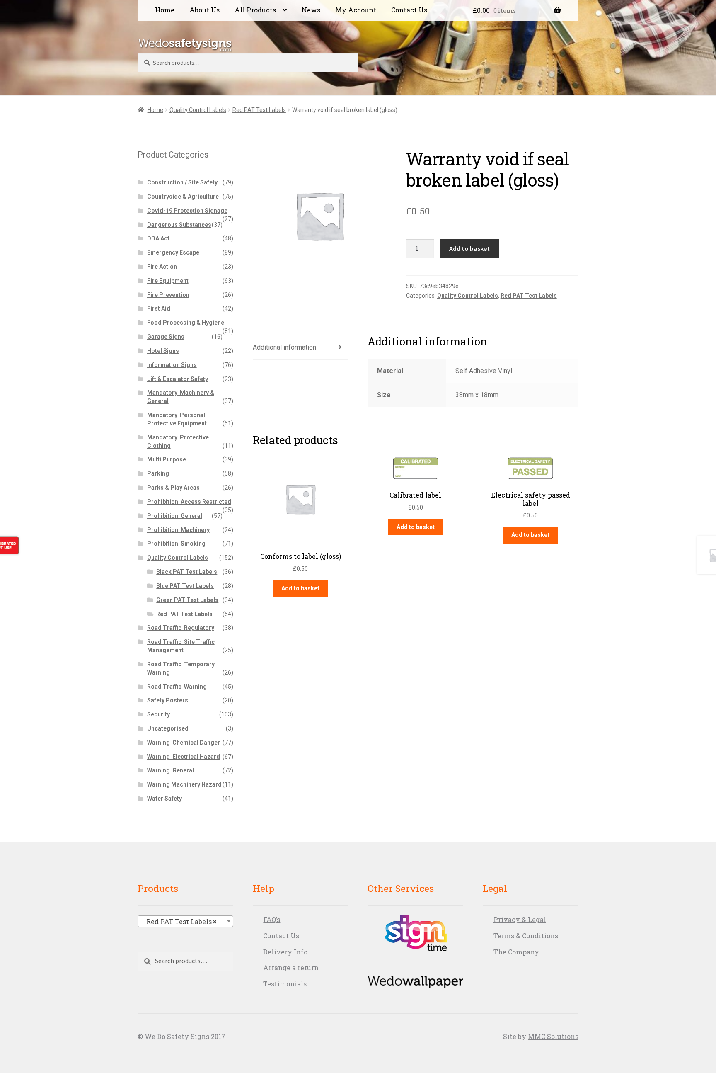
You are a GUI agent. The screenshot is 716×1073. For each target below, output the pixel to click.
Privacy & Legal (519, 919)
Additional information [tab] (284, 347)
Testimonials (285, 983)
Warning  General (170, 770)
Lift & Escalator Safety (177, 379)
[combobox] (185, 921)
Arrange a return (291, 967)
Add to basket (469, 248)
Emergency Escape (173, 252)
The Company (516, 951)
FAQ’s (271, 919)
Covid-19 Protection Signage (187, 210)
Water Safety (164, 798)
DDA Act (158, 238)
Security (158, 714)
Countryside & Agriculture (183, 196)
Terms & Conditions (525, 935)
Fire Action (162, 266)
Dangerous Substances (179, 224)
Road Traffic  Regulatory (180, 627)
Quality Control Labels (197, 110)
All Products (255, 9)
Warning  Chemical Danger (183, 742)
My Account (355, 9)
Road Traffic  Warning (177, 686)
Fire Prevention (168, 294)
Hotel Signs (163, 350)
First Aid (158, 308)
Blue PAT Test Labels (185, 586)
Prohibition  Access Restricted (189, 501)
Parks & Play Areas (173, 487)
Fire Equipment (168, 280)
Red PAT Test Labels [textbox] (178, 921)
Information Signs (172, 365)
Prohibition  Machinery (178, 530)
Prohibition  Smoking (176, 543)
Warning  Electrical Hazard (183, 756)
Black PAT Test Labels (186, 571)
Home (164, 9)
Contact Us (409, 9)
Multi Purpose (166, 459)
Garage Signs (165, 336)
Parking (158, 473)
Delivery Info (285, 951)
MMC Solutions (553, 1036)
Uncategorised (168, 728)
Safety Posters (167, 700)
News (311, 9)
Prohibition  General (174, 515)
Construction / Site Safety (182, 182)
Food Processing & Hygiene (185, 322)
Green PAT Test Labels (187, 600)
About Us (204, 9)
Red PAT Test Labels (259, 110)
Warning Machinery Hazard (184, 784)
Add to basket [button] (300, 588)
